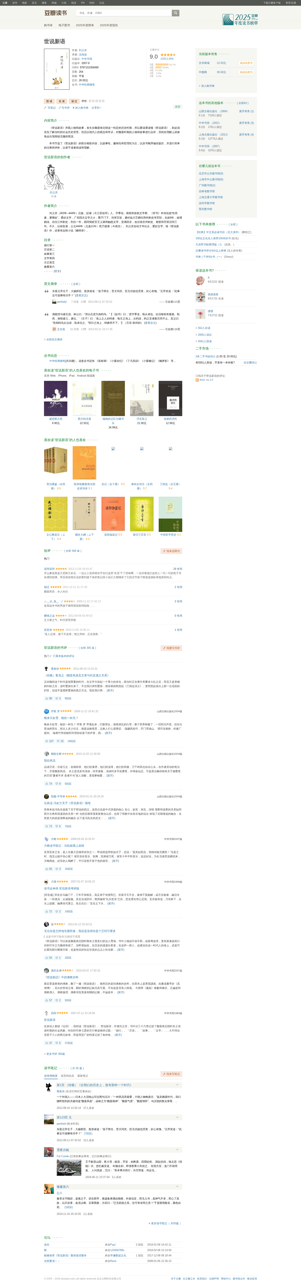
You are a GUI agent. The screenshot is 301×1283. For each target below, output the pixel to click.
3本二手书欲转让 (206, 356)
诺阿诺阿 (49, 568)
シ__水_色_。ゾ (53, 601)
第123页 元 (64, 1117)
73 (50, 826)
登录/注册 (291, 2)
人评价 (167, 58)
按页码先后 (67, 1075)
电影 (24, 2)
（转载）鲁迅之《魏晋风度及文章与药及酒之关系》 (77, 675)
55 (50, 957)
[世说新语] (56, 70)
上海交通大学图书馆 (211, 197)
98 (50, 698)
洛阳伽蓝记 (111, 534)
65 (50, 868)
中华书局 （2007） (210, 146)
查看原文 (81, 295)
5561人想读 (205, 341)
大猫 (53, 881)
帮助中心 (226, 1278)
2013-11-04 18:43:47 (80, 568)
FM (83, 2)
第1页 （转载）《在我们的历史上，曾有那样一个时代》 (95, 1085)
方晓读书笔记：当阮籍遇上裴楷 (64, 845)
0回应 (68, 783)
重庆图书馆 (205, 209)
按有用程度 (51, 1075)
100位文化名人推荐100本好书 (213, 238)
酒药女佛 (56, 970)
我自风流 (49, 760)
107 (51, 741)
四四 (53, 1013)
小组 (63, 2)
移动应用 (252, 1278)
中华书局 (86, 58)
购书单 (48, 25)
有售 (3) (246, 122)
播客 (44, 2)
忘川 (59, 1193)
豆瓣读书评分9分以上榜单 (211, 250)
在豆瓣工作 (189, 1278)
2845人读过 (205, 334)
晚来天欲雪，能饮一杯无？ (61, 718)
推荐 (177, 106)
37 (50, 1043)
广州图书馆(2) (207, 185)
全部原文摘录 (54, 339)
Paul (112, 1244)
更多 (57, 271)
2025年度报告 (109, 25)
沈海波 (83, 54)
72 (50, 911)
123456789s (117, 1250)
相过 (46, 587)
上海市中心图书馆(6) (211, 179)
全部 (75, 283)
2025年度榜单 (85, 25)
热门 (46, 558)
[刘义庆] (53, 175)
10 (62, 741)
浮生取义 (142, 418)
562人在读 (204, 327)
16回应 (69, 868)
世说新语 (49, 1019)
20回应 (72, 741)
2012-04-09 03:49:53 (80, 615)
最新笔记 (82, 1075)
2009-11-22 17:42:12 (89, 601)
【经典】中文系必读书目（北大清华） (218, 232)
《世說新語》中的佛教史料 (61, 977)
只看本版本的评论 (63, 656)
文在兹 (61, 329)
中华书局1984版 (173, 1013)
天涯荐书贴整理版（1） (210, 244)
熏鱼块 (55, 668)
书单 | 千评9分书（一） (209, 256)
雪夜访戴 (63, 1150)
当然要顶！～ (52, 1261)
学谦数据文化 (118, 1255)
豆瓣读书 (59, 13)
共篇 (77, 1068)
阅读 (73, 2)
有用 (179, 568)
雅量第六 (63, 1186)
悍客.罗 (55, 711)
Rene (113, 1261)
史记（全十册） (111, 484)
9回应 (68, 698)
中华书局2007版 (173, 839)
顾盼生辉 (56, 753)
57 (50, 1000)
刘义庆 (83, 50)
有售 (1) (246, 111)
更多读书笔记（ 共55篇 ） (166, 1223)
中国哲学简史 (168, 534)
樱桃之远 (49, 615)
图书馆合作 (239, 1278)
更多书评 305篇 (55, 1053)
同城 (54, 2)
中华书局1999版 (173, 881)
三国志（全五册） (170, 484)
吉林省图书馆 (207, 191)
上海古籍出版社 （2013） (214, 134)
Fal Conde (63, 1156)
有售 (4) (246, 134)
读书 (14, 2)
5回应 (68, 1000)
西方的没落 (84, 418)
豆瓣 (4, 2)
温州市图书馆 (207, 203)
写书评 (66, 107)
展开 (110, 690)
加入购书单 (81, 107)
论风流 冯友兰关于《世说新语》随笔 (67, 803)
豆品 (101, 2)
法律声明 (214, 1278)
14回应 (69, 911)
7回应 (68, 826)
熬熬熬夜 (213, 294)
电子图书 (64, 25)
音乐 (34, 2)
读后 (46, 1244)
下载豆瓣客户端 (272, 2)
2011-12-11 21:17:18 (75, 587)
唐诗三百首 (140, 534)
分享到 (96, 107)
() (88, 1133)
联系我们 (202, 1278)
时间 (91, 2)
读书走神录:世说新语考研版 (61, 888)
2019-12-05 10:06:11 (78, 629)
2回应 (68, 957)
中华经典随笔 (87, 84)
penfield (61, 301)
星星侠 (48, 629)
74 (50, 783)
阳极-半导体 (58, 796)
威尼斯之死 (55, 418)
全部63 (243, 103)
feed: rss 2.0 (206, 379)
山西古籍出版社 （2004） (214, 111)
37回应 (69, 1043)
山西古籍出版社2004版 (169, 711)
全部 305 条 (87, 647)
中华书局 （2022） (210, 122)
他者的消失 (170, 418)
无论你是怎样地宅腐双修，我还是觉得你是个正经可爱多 (80, 931)
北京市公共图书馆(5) (211, 173)
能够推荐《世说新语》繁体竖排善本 (65, 1255)
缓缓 (210, 311)
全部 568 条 (73, 550)
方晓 (53, 839)
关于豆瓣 (176, 1278)
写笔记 (52, 107)
